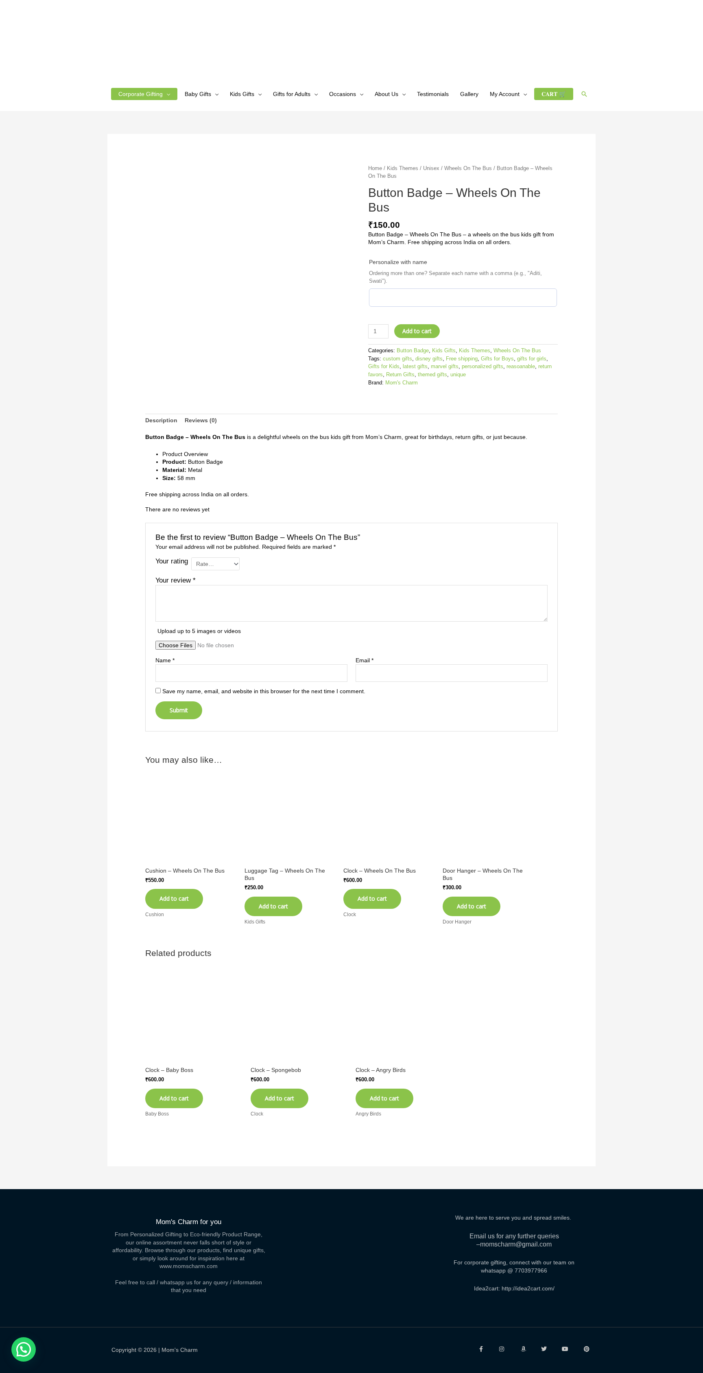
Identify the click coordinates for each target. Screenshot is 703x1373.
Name (165, 660)
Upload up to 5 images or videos (199, 631)
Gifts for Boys (497, 359)
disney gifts (429, 359)
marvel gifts (444, 366)
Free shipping (462, 359)
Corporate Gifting (140, 94)
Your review (175, 580)
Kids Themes (402, 168)
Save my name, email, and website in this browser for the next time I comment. (263, 691)
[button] (584, 94)
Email (364, 660)
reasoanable (521, 366)
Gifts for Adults (291, 94)
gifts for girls (531, 359)
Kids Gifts (242, 94)
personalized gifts (482, 366)
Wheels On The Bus (468, 168)
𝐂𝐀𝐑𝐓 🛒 (553, 94)
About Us (386, 94)
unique (458, 375)
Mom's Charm (401, 383)
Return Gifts (400, 375)
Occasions (342, 94)
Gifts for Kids (384, 366)
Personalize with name (398, 262)
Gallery (469, 94)
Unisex (431, 168)
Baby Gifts (198, 94)
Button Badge (413, 351)
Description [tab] (161, 420)
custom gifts (397, 359)
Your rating (171, 561)
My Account (505, 94)
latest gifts (415, 366)
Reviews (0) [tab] (201, 420)
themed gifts (432, 375)
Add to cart (417, 331)
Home (375, 168)
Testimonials (433, 94)
